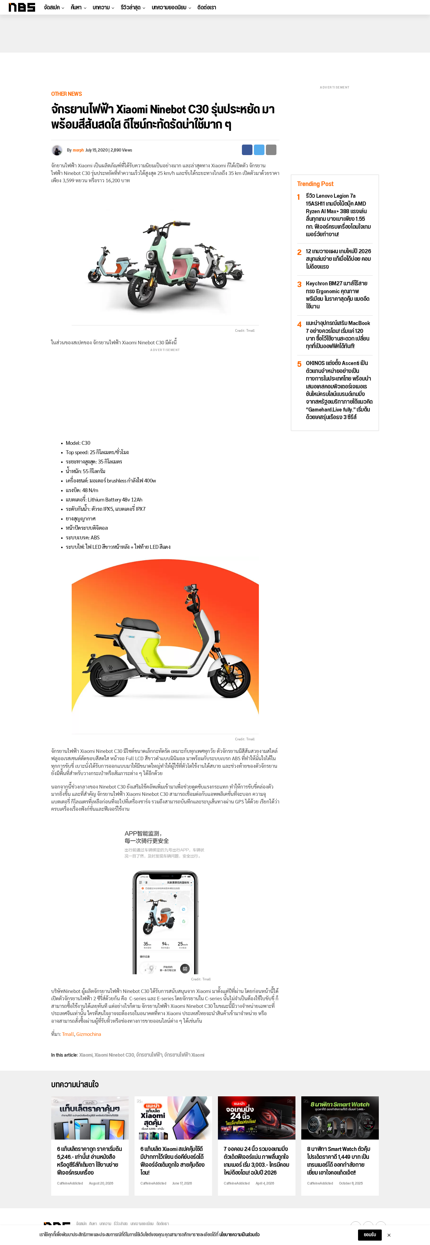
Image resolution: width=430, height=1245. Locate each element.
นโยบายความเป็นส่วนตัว (239, 1235)
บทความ (101, 7)
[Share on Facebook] (247, 150)
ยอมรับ (370, 1234)
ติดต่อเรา (206, 7)
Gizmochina (88, 1034)
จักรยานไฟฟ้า (149, 1055)
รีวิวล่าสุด (131, 7)
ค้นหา (76, 7)
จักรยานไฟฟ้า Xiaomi (184, 1055)
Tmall (68, 1034)
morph (78, 150)
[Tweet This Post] (259, 150)
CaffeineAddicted (70, 1183)
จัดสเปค (51, 7)
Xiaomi (85, 1055)
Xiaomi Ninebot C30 (114, 1055)
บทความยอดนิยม (169, 7)
